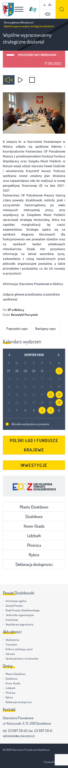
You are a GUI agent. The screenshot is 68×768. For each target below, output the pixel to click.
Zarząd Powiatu (14, 605)
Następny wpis (45, 328)
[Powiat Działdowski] (8, 9)
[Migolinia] (33, 9)
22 (50, 394)
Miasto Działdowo (34, 506)
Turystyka (11, 644)
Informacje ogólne (16, 601)
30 (59, 402)
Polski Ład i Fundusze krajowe (34, 445)
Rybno (34, 554)
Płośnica (34, 545)
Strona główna (11, 22)
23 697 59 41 (43, 730)
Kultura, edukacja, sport (19, 649)
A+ (50, 4)
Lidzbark (34, 535)
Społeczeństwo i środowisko (37, 54)
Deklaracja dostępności (34, 564)
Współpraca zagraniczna (19, 624)
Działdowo (34, 516)
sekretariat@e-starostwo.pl (19, 735)
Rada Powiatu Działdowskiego (23, 610)
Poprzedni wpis (17, 328)
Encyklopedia (34, 486)
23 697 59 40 (17, 730)
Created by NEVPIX (54, 762)
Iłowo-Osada (34, 526)
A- (45, 5)
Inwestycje (34, 465)
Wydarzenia (12, 640)
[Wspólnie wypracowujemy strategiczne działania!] (34, 113)
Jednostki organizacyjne (20, 615)
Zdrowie (10, 654)
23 (59, 394)
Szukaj (62, 9)
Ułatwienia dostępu (48, 14)
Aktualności (27, 22)
